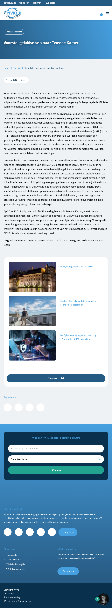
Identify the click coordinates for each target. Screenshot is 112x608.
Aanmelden (69, 571)
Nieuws (17, 68)
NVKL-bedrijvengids (15, 564)
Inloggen (50, 3)
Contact (37, 3)
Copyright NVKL (11, 589)
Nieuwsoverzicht (14, 32)
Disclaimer (9, 593)
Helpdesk (69, 532)
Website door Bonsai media (17, 601)
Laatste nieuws (13, 559)
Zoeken (56, 470)
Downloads (10, 3)
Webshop (24, 3)
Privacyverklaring (12, 597)
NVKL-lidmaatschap (15, 569)
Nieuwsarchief (56, 378)
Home (7, 68)
